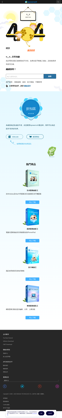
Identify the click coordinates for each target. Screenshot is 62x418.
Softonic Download (8, 341)
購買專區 (36, 137)
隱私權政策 (6, 401)
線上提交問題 (6, 356)
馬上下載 (32, 202)
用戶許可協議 (6, 408)
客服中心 (5, 353)
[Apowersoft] (31, 1)
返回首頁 (31, 50)
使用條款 (5, 398)
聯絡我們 (27, 86)
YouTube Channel (8, 338)
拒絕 (41, 413)
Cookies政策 (6, 404)
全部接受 (50, 413)
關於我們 (5, 365)
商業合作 (5, 372)
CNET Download (7, 344)
